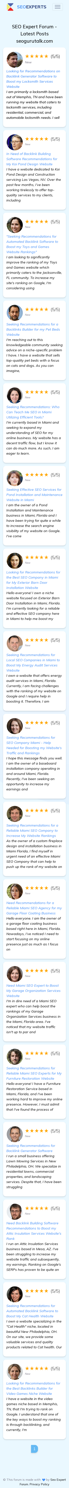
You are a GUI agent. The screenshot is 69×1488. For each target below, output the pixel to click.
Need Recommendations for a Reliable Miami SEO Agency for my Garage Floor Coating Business (34, 908)
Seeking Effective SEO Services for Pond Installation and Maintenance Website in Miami (34, 494)
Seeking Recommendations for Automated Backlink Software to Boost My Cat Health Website (32, 1311)
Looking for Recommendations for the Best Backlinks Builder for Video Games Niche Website (33, 1388)
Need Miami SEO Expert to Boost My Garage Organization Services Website (33, 990)
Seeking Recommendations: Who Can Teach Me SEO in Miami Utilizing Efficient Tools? (32, 412)
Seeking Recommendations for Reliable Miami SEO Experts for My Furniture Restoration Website (34, 1073)
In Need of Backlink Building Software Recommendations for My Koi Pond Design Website (31, 159)
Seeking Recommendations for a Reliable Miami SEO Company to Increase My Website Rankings (32, 830)
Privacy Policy (39, 1484)
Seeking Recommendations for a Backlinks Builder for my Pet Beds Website (33, 329)
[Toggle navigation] (57, 7)
